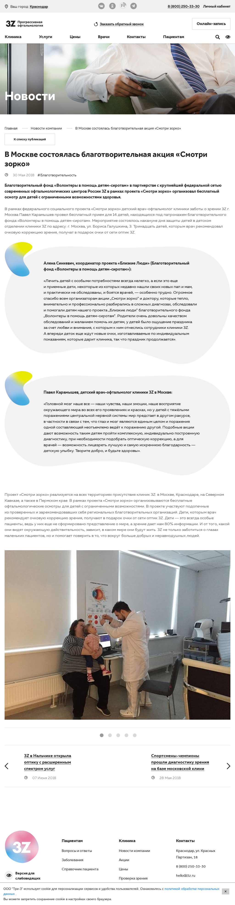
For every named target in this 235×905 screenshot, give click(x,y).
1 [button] (101, 734)
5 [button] (134, 734)
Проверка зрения (133, 879)
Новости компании (134, 851)
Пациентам (173, 37)
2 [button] (109, 734)
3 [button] (117, 734)
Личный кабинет (216, 6)
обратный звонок (122, 24)
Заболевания (72, 860)
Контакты (136, 37)
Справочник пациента (80, 869)
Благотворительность (58, 175)
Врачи (103, 37)
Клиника (13, 37)
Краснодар (39, 6)
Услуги (45, 37)
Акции (124, 860)
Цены (75, 37)
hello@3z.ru (185, 876)
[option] (117, 638)
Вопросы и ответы (77, 851)
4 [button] (125, 734)
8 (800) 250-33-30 (184, 6)
